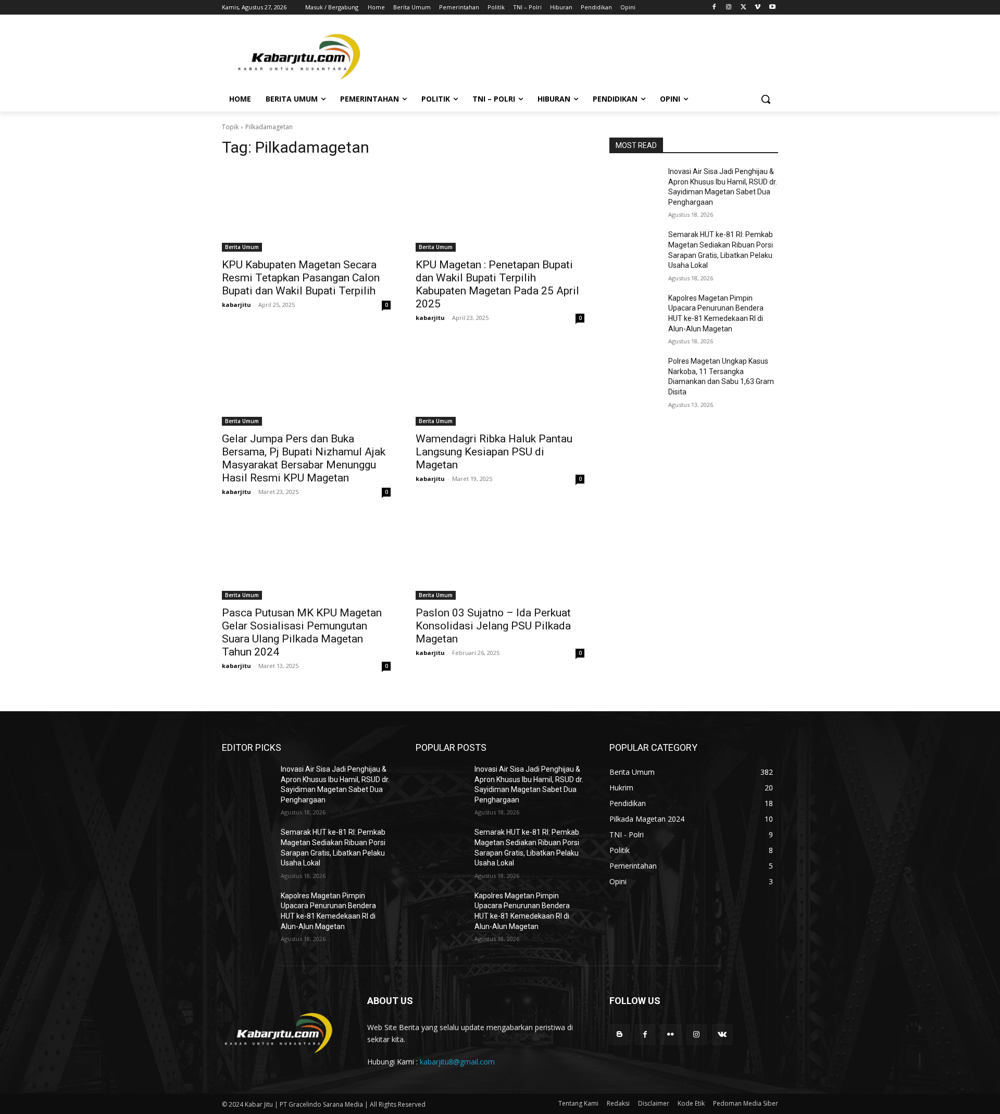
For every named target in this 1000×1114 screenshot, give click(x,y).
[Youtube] (772, 8)
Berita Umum (242, 247)
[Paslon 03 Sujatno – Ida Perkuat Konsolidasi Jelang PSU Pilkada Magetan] (500, 557)
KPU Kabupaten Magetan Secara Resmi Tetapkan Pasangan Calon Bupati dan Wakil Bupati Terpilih (301, 277)
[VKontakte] (722, 1034)
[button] (765, 99)
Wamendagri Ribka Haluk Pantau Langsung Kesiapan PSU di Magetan (494, 451)
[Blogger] (619, 1034)
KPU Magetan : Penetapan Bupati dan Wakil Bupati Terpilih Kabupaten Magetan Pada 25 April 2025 (497, 284)
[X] (743, 8)
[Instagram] (729, 8)
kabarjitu (236, 304)
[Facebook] (714, 8)
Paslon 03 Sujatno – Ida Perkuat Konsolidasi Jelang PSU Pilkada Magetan (493, 625)
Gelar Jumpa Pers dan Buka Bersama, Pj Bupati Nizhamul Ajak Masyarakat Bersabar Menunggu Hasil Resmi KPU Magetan (303, 458)
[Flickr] (670, 1034)
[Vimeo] (758, 8)
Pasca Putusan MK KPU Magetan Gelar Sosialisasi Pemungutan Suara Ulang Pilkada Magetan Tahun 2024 (302, 632)
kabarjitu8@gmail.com (457, 1062)
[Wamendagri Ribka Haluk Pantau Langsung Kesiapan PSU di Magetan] (500, 383)
